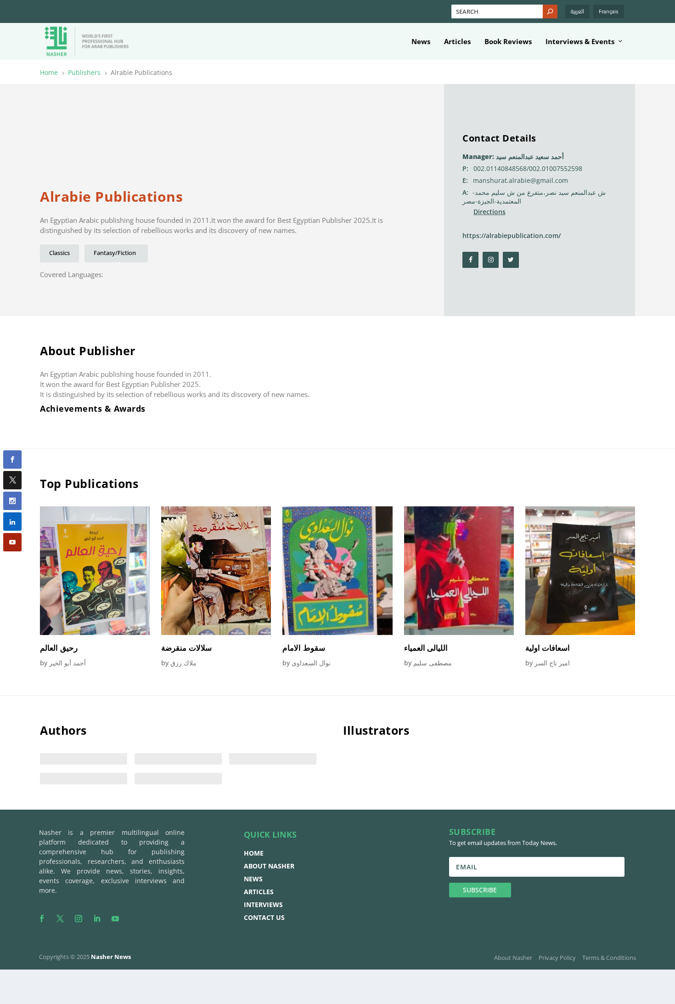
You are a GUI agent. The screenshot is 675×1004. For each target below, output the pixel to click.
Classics (59, 253)
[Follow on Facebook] (41, 918)
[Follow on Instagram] (78, 918)
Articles (457, 42)
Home (254, 853)
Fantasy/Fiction (116, 253)
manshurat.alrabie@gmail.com (520, 180)
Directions (489, 211)
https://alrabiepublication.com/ (511, 235)
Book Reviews (508, 42)
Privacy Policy (557, 957)
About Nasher (269, 866)
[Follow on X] (60, 918)
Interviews (263, 904)
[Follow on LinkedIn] (97, 918)
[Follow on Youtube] (115, 918)
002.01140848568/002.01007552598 (527, 168)
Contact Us (264, 917)
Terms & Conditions (609, 957)
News (420, 42)
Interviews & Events (580, 42)
